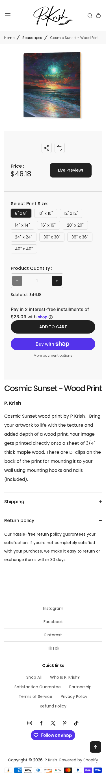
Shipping (14, 501)
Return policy (19, 520)
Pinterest (53, 635)
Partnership (80, 687)
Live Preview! (70, 170)
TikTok (53, 648)
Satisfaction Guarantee (37, 687)
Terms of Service (35, 696)
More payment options (53, 355)
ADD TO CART (53, 327)
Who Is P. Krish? (65, 677)
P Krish (51, 760)
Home (9, 37)
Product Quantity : (31, 268)
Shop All (34, 677)
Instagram (53, 608)
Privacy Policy (74, 696)
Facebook (53, 622)
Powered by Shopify (78, 760)
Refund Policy (53, 706)
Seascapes (32, 37)
